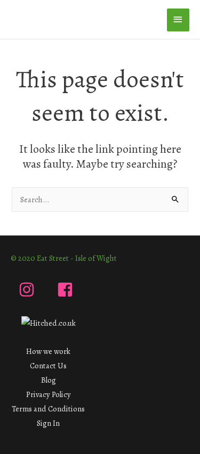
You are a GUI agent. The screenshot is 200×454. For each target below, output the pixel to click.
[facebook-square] (67, 290)
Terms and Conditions (48, 408)
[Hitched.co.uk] (48, 322)
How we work (48, 351)
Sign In (48, 423)
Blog (48, 380)
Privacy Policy (48, 394)
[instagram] (29, 290)
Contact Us (48, 365)
